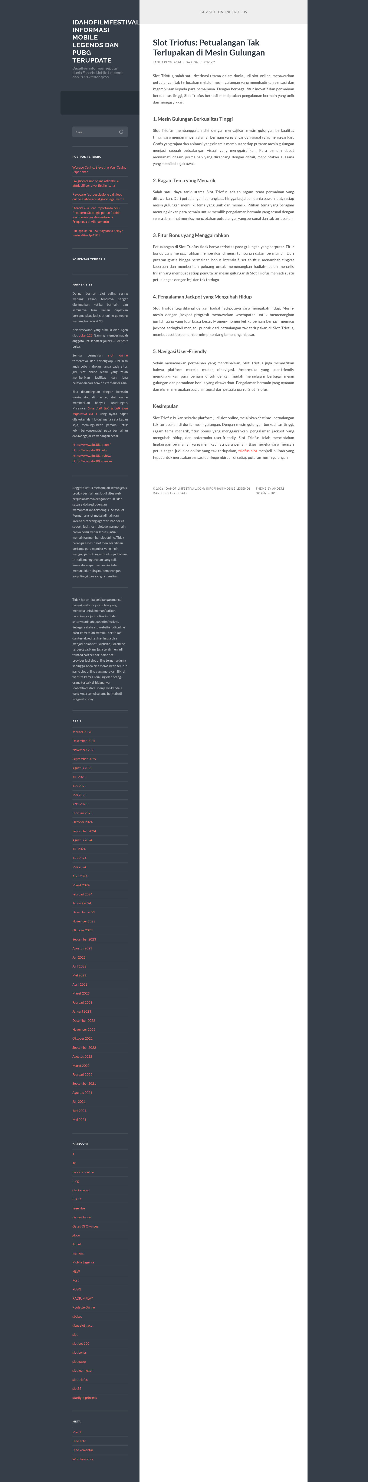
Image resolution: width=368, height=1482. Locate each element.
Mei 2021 (79, 1119)
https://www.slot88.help (89, 450)
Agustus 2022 (82, 1056)
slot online (118, 355)
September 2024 (84, 831)
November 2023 (83, 921)
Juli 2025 (79, 777)
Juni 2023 (79, 966)
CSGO (76, 1199)
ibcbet (76, 1244)
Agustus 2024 (82, 840)
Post (75, 1280)
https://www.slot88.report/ (91, 444)
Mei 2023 (79, 975)
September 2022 (84, 1047)
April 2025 (80, 804)
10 (74, 1163)
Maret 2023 (81, 993)
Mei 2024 (79, 867)
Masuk (77, 1432)
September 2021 (84, 1083)
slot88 (77, 1388)
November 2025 (83, 750)
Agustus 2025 (82, 768)
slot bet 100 (80, 1343)
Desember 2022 (83, 1020)
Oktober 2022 (82, 1038)
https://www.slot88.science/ (92, 461)
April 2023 (80, 984)
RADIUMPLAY (82, 1298)
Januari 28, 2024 (167, 62)
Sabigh (192, 62)
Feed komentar (82, 1450)
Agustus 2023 (82, 948)
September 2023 (84, 939)
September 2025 (84, 759)
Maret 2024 (81, 885)
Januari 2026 (81, 732)
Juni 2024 (79, 858)
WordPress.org (82, 1459)
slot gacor (79, 1361)
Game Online (81, 1217)
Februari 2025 (82, 813)
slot (75, 1334)
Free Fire (78, 1208)
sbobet (77, 1316)
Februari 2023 (82, 1002)
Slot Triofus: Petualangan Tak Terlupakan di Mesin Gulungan (209, 47)
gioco (76, 1235)
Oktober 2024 (82, 822)
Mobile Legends (83, 1262)
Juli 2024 (79, 849)
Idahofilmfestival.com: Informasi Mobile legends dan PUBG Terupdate (115, 41)
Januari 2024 (81, 903)
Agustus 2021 (82, 1092)
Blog (75, 1181)
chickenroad (80, 1190)
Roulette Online (83, 1307)
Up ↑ (274, 493)
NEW (76, 1271)
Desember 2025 (83, 741)
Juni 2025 (79, 786)
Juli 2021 (79, 1101)
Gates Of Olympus (85, 1226)
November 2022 (83, 1029)
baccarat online (83, 1172)
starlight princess (84, 1398)
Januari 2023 (81, 1011)
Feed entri (79, 1441)
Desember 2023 (83, 912)
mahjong (78, 1253)
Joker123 (86, 335)
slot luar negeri (82, 1370)
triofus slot (247, 450)
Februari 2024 (82, 894)
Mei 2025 (79, 795)
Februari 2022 (82, 1074)
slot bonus (79, 1352)
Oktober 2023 (82, 930)
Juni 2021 (79, 1111)
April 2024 (80, 876)
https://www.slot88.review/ (91, 456)
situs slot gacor (83, 1325)
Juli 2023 (79, 957)
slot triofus (80, 1379)
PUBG (76, 1289)
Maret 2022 (81, 1065)
